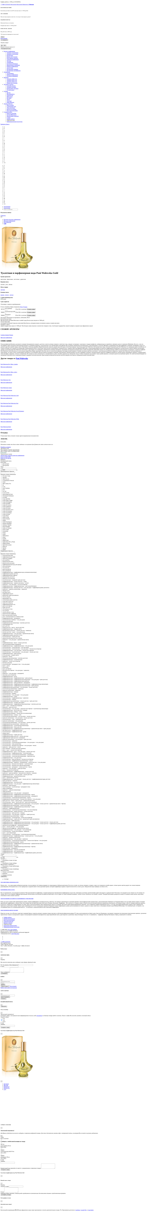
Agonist (4, 548)
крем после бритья (7, 606)
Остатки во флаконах (12, 63)
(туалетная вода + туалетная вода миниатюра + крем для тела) (18, 756)
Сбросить (3, 215)
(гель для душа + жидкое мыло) (10, 655)
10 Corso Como (6, 476)
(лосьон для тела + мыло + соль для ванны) (13, 632)
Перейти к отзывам (6, 447)
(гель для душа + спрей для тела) (10, 820)
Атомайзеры (10, 62)
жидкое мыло (5, 733)
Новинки (6, 77)
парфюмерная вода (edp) (8, 557)
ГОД (5, 1089)
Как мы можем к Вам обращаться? (10, 965)
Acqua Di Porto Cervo (7, 509)
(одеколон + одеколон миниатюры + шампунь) (14, 589)
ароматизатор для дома (8, 563)
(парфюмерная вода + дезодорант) (11, 618)
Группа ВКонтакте (11, 114)
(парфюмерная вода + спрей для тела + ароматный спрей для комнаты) (20, 819)
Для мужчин (7, 208)
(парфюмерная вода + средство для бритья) (13, 849)
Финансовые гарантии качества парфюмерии (12, 455)
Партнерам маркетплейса (10, 925)
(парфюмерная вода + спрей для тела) (12, 734)
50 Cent (4, 491)
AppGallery (91, 1210)
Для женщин (7, 206)
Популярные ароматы (12, 58)
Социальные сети (11, 106)
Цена (21, 307)
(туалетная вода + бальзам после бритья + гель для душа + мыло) (19, 745)
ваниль (2, 295)
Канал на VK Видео (6, 458)
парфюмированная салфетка (9, 575)
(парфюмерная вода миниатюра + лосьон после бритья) (16, 805)
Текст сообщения (5, 972)
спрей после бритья (7, 603)
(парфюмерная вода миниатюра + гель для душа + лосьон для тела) (19, 687)
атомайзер (39, 1015)
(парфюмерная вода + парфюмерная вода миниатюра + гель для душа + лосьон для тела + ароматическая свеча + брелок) (34, 803)
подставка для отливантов (9, 675)
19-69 (3, 482)
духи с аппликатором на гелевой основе (13, 616)
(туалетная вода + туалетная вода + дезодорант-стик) (16, 786)
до (1, 470)
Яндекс (9, 92)
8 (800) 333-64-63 (13, 931)
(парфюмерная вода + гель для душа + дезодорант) (15, 793)
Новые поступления (12, 56)
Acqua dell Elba (6, 499)
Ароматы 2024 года (12, 81)
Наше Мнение (10, 102)
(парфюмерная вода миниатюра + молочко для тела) (16, 622)
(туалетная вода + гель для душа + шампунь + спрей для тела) (18, 814)
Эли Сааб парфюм (12, 929)
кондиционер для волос (8, 576)
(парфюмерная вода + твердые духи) (12, 629)
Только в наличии (7, 875)
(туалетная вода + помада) (9, 699)
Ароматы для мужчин (12, 54)
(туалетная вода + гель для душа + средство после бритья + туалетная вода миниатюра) (25, 708)
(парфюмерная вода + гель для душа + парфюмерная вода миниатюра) (20, 783)
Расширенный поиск (6, 48)
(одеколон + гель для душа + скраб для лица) (14, 768)
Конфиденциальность (9, 918)
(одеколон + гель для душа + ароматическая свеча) (15, 639)
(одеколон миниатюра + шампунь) (11, 690)
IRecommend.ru (11, 94)
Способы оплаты (11, 85)
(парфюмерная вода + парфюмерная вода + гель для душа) (17, 645)
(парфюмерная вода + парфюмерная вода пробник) (15, 681)
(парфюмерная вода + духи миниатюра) (12, 851)
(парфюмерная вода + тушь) (9, 696)
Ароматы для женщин (12, 52)
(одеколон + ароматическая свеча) (11, 837)
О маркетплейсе (8, 112)
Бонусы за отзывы (11, 109)
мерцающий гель (6, 598)
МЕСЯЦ (6, 1085)
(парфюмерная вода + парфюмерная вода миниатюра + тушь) (18, 806)
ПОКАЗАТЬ (4, 876)
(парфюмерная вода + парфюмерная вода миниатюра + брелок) (18, 846)
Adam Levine (5, 517)
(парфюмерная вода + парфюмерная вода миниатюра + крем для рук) (20, 685)
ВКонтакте (9, 96)
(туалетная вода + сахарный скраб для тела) (13, 580)
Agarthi (4, 538)
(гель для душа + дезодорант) (10, 848)
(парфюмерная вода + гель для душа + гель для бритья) (16, 829)
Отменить (3, 998)
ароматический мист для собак (10, 845)
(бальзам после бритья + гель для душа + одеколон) (15, 670)
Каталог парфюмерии (9, 51)
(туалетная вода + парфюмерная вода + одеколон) (15, 698)
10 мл (4, 1021)
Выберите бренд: (5, 124)
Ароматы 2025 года (12, 80)
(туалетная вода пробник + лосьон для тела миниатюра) (17, 713)
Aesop (4, 532)
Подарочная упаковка (12, 69)
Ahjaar (4, 549)
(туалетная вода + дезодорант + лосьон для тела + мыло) (17, 767)
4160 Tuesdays (6, 488)
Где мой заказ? (10, 90)
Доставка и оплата (8, 84)
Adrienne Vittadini (6, 525)
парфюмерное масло (7, 593)
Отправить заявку (5, 1027)
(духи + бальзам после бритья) (10, 770)
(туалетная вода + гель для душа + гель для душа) (15, 695)
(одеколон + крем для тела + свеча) (11, 747)
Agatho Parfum (6, 543)
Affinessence (5, 535)
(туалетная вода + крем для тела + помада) (13, 813)
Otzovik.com (10, 95)
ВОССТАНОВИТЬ (5, 997)
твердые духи (6, 590)
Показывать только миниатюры (10, 866)
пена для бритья (6, 570)
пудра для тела (6, 607)
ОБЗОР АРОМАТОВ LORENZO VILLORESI (9, 910)
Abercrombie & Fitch (7, 494)
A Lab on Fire (5, 492)
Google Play (84, 1210)
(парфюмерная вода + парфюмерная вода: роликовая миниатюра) (19, 572)
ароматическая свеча (7, 561)
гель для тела (5, 567)
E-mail (2, 966)
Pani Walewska (22, 358)
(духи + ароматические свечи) (10, 777)
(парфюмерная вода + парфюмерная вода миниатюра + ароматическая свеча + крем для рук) (26, 728)
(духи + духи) (6, 665)
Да (1, 45)
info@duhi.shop (15, 933)
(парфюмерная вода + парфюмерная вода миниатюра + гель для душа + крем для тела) (25, 679)
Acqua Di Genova (6, 505)
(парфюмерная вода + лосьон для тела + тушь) (14, 581)
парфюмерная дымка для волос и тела (12, 635)
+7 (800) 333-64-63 (11, 4)
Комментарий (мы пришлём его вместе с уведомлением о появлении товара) (21, 1168)
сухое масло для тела (7, 601)
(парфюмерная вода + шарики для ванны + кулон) (15, 583)
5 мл (4, 1020)
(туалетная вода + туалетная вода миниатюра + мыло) (16, 797)
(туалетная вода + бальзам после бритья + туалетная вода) (17, 763)
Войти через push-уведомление (9, 987)
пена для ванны (6, 566)
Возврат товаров (8, 922)
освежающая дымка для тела (9, 599)
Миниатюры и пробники (13, 65)
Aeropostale (5, 531)
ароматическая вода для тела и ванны (12, 638)
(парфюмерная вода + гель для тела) (11, 757)
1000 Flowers (5, 479)
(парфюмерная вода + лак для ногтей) (12, 782)
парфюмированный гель (8, 604)
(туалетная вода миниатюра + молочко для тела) (15, 658)
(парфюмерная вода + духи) (9, 676)
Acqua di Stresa (6, 514)
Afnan (3, 537)
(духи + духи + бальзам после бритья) (12, 705)
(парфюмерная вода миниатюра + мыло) (13, 842)
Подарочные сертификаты (14, 70)
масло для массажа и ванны (9, 615)
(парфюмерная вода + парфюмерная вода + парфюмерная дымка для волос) (22, 852)
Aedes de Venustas (6, 528)
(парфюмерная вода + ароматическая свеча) (13, 776)
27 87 (3, 486)
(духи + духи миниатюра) (9, 832)
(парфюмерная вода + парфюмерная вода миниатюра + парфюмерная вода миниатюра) (25, 684)
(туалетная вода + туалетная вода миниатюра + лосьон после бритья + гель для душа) (24, 840)
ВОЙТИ (3, 984)
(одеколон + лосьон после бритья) (11, 661)
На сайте (9, 98)
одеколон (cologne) (7, 558)
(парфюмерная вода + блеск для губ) (11, 727)
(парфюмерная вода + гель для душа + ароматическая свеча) (18, 633)
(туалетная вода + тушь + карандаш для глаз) (14, 719)
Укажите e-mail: (5, 1186)
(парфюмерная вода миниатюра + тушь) (12, 816)
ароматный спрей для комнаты (10, 595)
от (1, 468)
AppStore (77, 1210)
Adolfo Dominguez (7, 522)
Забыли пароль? (5, 986)
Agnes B (4, 546)
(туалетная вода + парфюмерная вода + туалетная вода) (16, 753)
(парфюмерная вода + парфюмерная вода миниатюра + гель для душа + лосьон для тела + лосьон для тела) (30, 822)
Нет (5, 45)
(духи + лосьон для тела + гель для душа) (13, 826)
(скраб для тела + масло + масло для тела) (13, 627)
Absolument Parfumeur (8, 495)
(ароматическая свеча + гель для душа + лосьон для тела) (17, 774)
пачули (11, 295)
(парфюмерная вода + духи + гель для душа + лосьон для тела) (18, 751)
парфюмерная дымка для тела (10, 573)
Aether (4, 534)
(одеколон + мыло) (7, 656)
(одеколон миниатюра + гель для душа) (12, 721)
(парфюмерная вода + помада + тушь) (12, 711)
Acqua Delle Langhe (7, 500)
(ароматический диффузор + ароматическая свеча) (15, 828)
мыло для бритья (6, 668)
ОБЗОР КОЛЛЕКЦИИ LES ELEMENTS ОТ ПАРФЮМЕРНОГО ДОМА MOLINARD (17, 898)
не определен (4, 40)
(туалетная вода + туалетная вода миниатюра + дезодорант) (18, 754)
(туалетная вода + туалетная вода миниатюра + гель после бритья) (19, 809)
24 (3, 485)
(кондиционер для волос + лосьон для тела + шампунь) (16, 630)
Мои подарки (10, 105)
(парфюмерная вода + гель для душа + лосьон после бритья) (18, 650)
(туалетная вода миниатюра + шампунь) (12, 688)
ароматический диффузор (9, 613)
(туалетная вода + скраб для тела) (11, 636)
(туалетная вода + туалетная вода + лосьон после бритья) (17, 817)
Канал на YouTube (11, 113)
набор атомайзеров (7, 788)
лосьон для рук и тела (8, 612)
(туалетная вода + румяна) (9, 693)
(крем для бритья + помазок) (9, 780)
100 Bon (4, 477)
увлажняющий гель (7, 624)
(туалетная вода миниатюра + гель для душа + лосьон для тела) (18, 716)
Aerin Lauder (5, 529)
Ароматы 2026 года (12, 79)
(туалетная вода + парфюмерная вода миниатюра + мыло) (17, 760)
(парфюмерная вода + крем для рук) (11, 653)
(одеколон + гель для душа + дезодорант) (13, 673)
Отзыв (2, 1192)
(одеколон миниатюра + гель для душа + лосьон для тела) (17, 717)
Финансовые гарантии (13, 116)
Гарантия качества (8, 921)
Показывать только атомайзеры (10, 869)
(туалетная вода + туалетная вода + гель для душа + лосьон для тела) (20, 652)
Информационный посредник (14, 121)
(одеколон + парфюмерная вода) (10, 808)
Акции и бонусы (8, 103)
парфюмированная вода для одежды (11, 564)
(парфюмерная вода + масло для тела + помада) (14, 710)
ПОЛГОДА (7, 1088)
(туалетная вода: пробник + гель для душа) (13, 619)
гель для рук (5, 610)
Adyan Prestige (6, 526)
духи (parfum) (5, 560)
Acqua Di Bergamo (7, 502)
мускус (7, 295)
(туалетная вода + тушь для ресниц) (11, 744)
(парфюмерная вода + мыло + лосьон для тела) (14, 642)
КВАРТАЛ (6, 1086)
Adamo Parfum (6, 518)
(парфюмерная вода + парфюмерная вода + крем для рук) (17, 678)
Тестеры (9, 61)
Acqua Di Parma (6, 508)
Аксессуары (10, 68)
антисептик (5, 667)
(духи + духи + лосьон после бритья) (12, 750)
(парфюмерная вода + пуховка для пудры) (13, 702)
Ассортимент (10, 73)
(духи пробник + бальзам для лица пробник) (14, 748)
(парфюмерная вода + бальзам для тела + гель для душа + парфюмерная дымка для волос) (25, 587)
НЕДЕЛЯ (6, 1084)
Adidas (4, 520)
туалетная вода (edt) (7, 555)
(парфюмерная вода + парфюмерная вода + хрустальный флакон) (19, 586)
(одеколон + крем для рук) (9, 785)
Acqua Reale (5, 515)
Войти (2, 37)
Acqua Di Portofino (7, 511)
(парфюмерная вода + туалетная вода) (12, 659)
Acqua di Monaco (6, 506)
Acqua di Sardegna (7, 512)
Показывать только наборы (9, 863)
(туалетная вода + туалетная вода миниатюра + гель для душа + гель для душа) (23, 742)
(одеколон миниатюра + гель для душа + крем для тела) (16, 739)
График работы (11, 119)
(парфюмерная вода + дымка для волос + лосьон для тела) (17, 811)
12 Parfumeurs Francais (8, 480)
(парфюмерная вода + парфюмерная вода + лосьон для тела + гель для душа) (22, 836)
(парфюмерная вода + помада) (10, 691)
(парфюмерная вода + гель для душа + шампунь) (15, 839)
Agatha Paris (5, 540)
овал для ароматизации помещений (11, 644)
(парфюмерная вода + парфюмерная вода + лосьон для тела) (18, 771)
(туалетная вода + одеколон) (9, 740)
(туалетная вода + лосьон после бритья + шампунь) (15, 831)
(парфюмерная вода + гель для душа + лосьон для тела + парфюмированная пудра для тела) (26, 779)
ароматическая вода (7, 621)
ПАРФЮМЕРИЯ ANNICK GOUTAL (8, 889)
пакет (3, 641)
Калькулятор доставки (12, 88)
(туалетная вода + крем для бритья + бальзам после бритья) (17, 759)
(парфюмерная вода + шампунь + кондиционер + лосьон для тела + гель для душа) (23, 762)
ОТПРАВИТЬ (4, 973)
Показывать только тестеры (9, 860)
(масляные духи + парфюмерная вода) (12, 730)
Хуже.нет (9, 101)
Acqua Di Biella (6, 503)
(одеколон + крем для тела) (9, 707)
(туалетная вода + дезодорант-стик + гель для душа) (15, 664)
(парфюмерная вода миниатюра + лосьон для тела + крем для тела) (19, 701)
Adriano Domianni (6, 523)
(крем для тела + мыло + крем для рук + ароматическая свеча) (18, 800)
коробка (4, 672)
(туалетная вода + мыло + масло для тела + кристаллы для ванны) (19, 802)
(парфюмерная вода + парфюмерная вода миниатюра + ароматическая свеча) (22, 843)
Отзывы (6, 91)
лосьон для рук (6, 596)
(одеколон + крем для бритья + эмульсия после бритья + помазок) (19, 773)
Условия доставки (11, 87)
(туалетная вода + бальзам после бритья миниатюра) (16, 765)
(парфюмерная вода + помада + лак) (11, 714)
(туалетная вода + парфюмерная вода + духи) (14, 731)
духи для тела (6, 626)
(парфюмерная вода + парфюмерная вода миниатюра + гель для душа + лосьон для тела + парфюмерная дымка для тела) (33, 823)
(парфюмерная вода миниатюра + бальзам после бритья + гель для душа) (21, 799)
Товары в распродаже (8, 872)
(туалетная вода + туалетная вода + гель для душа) (15, 647)
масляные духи (6, 592)
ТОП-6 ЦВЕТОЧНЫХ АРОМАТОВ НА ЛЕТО (10, 882)
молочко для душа (7, 662)
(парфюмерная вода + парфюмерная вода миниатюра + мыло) (18, 794)
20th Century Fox (6, 483)
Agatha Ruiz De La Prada (8, 541)
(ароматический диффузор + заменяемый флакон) (15, 825)
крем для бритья (6, 569)
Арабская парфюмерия (13, 59)
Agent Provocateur (6, 545)
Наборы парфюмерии (12, 66)
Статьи (8, 117)
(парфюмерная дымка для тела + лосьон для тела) (15, 736)
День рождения (11, 108)
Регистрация (4, 38)
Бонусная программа (12, 110)
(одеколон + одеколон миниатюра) (11, 790)
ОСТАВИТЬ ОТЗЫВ (6, 1194)
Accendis (4, 497)
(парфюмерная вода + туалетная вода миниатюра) (15, 725)
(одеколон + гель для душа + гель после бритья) (14, 584)
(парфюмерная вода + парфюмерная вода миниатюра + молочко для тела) (21, 704)
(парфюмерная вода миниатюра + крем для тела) (15, 724)
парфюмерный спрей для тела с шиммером (13, 737)
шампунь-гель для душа (8, 578)
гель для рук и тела (7, 609)
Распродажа (10, 55)
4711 (3, 489)
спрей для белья (6, 791)
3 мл (4, 1018)
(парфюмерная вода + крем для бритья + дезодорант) (16, 682)
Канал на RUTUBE (6, 456)
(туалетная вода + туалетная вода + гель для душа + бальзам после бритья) (21, 649)
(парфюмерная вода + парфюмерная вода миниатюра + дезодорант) (20, 796)
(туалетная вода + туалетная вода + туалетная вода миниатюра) (19, 834)
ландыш (3, 289)
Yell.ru (8, 99)
